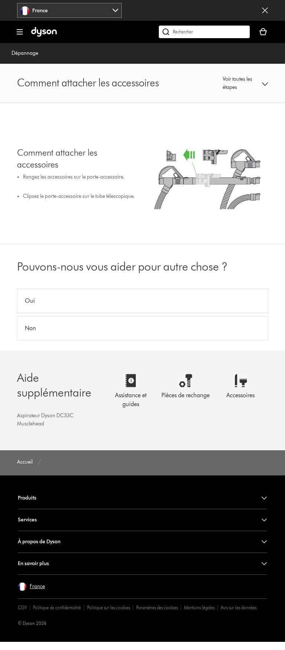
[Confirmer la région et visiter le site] (265, 10)
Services (27, 520)
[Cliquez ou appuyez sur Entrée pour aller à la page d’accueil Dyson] (44, 35)
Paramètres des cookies (157, 607)
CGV (22, 607)
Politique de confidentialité (57, 607)
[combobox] (69, 10)
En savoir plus (33, 563)
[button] (245, 83)
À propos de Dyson (39, 541)
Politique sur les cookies (108, 607)
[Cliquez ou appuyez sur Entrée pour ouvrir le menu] (19, 32)
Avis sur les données (238, 607)
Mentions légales (199, 607)
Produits (27, 498)
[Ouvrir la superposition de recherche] (204, 32)
